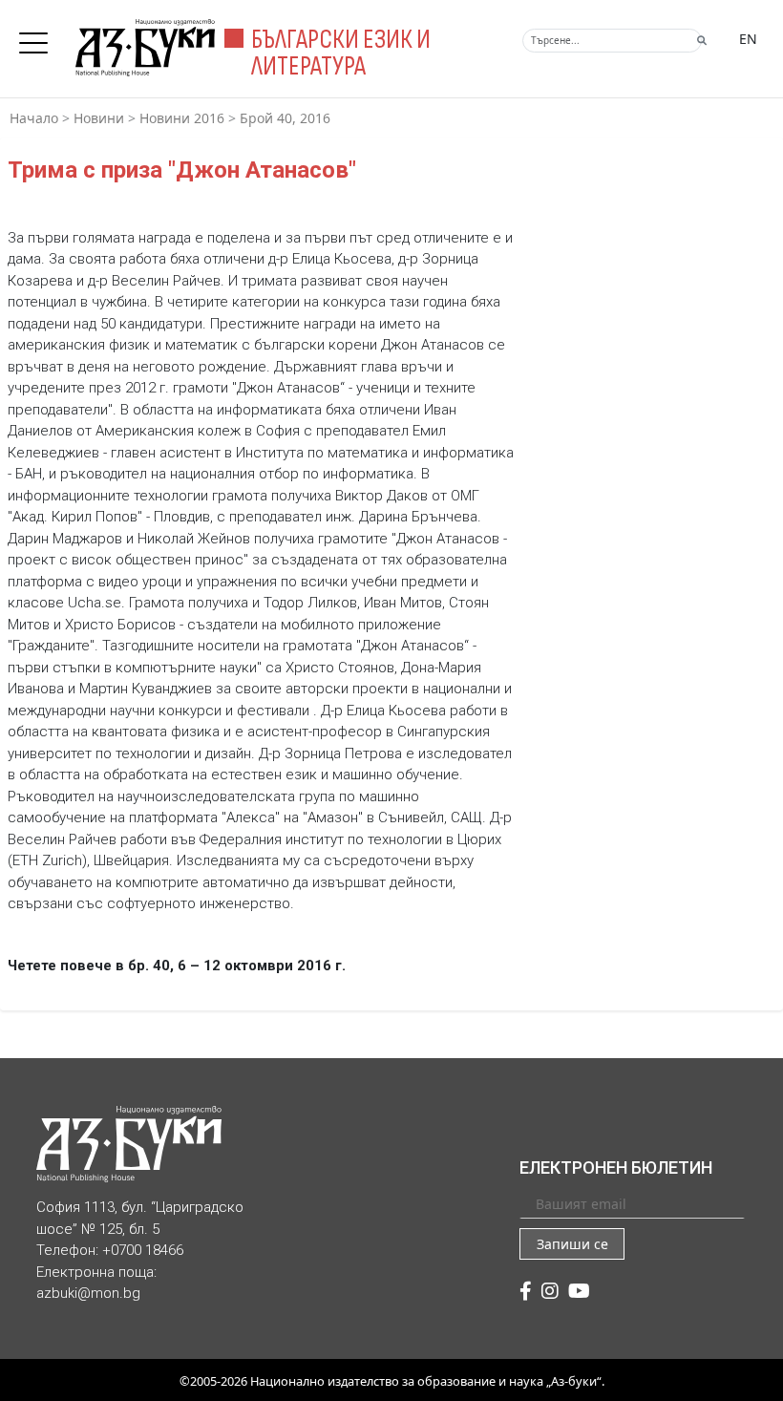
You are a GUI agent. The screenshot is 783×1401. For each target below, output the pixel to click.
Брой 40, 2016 (285, 118)
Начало (34, 118)
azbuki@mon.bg (88, 1293)
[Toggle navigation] (38, 37)
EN (748, 39)
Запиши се (572, 1244)
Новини (99, 118)
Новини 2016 (181, 118)
